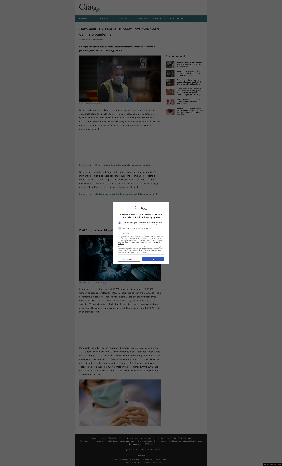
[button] (141, 233)
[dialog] (141, 233)
